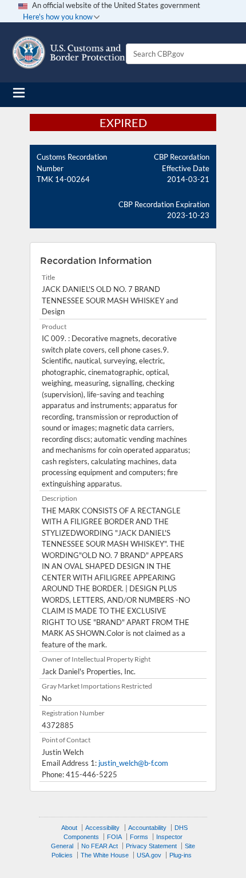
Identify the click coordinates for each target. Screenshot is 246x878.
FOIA (114, 836)
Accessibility (102, 827)
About (69, 827)
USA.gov (149, 855)
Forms (139, 836)
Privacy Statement (151, 846)
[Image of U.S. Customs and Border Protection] (68, 52)
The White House (105, 855)
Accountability (147, 827)
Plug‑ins (180, 855)
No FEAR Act (99, 846)
